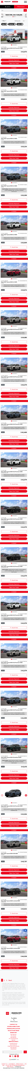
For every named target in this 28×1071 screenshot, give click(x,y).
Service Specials (13, 1044)
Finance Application (13, 1028)
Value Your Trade (14, 63)
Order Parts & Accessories (13, 1046)
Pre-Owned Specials (13, 1038)
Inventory (13, 1032)
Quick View (15, 56)
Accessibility (12, 1064)
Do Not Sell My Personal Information (15, 1065)
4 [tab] (15, 135)
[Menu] (25, 2)
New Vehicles (13, 1034)
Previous (2, 37)
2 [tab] (12, 135)
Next (26, 37)
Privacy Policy (19, 1064)
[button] (25, 930)
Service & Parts (13, 1041)
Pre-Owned (13, 1035)
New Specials (13, 1037)
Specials (13, 1040)
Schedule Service (13, 1043)
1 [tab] (11, 44)
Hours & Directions (13, 1026)
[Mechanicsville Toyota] (6, 1)
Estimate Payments (14, 60)
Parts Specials (13, 1047)
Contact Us (13, 1024)
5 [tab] (16, 135)
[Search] (25, 10)
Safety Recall (13, 1049)
